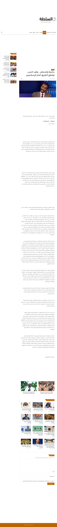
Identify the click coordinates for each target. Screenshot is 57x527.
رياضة (34, 32)
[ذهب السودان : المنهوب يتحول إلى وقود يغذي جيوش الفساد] (26, 441)
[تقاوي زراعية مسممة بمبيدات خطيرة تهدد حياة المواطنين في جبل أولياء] (49, 417)
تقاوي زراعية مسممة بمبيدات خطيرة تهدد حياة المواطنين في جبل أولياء (49, 421)
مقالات (44, 32)
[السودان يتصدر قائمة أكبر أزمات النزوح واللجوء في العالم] (13, 81)
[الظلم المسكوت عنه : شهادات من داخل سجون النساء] (26, 428)
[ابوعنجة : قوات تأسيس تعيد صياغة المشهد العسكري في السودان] (26, 405)
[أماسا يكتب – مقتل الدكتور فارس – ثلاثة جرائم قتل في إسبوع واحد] (38, 417)
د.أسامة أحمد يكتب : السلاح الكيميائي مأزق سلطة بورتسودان (26, 421)
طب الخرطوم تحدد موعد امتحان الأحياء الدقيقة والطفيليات (6, 63)
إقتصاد (48, 32)
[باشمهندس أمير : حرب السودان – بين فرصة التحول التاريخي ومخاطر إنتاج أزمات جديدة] (49, 441)
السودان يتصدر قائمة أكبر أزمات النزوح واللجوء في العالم (6, 80)
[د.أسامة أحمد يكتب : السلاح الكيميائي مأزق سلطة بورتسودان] (26, 417)
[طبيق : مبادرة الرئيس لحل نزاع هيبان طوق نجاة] (49, 405)
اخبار (51, 32)
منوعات (40, 32)
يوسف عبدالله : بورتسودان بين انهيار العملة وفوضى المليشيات (38, 446)
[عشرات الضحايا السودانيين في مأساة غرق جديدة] (13, 69)
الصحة (30, 32)
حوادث (37, 32)
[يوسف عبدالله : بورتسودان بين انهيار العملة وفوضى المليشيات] (38, 441)
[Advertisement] (28, 7)
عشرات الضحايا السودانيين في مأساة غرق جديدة (6, 69)
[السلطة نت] (47, 20)
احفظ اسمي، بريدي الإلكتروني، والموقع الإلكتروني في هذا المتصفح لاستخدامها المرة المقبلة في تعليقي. (38, 481)
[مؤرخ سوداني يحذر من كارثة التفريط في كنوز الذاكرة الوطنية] (38, 405)
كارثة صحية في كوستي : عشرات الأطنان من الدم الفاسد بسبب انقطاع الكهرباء (38, 433)
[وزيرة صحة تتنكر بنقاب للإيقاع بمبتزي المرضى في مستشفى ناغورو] (13, 75)
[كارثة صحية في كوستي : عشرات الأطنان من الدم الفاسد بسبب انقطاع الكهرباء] (38, 428)
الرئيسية (54, 32)
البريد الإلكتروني (51, 476)
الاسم (53, 471)
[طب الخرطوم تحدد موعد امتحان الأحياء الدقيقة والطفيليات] (13, 64)
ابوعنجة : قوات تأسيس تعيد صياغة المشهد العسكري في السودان (26, 409)
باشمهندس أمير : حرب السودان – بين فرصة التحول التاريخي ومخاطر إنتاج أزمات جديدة (49, 446)
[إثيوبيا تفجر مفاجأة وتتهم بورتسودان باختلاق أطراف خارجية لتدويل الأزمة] (13, 58)
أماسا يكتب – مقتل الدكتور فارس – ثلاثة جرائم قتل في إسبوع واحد (39, 421)
